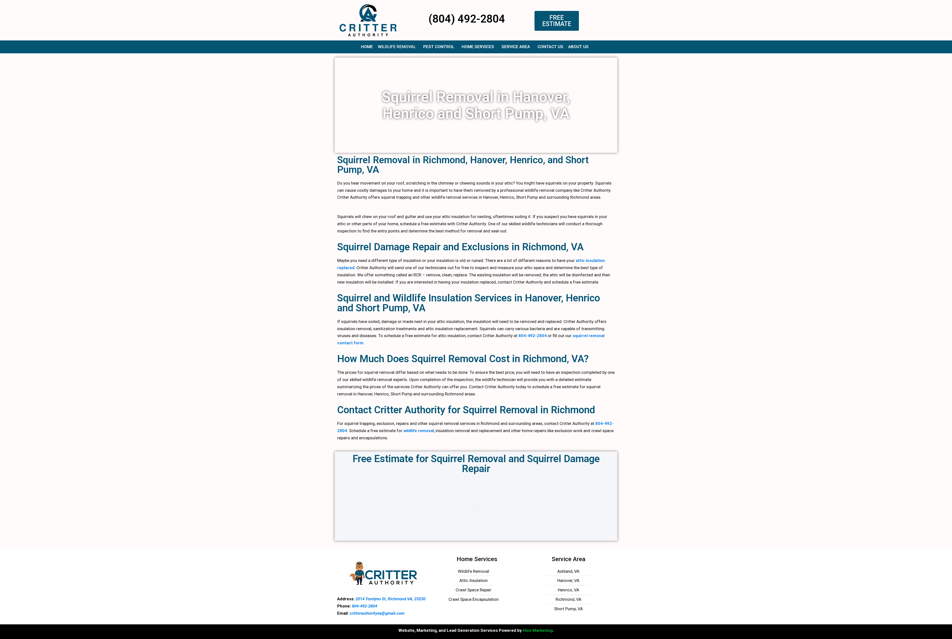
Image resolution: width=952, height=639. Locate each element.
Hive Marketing (538, 630)
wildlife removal (418, 430)
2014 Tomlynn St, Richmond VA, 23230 (390, 598)
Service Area (516, 46)
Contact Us (550, 46)
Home (367, 46)
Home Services (478, 46)
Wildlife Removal (397, 46)
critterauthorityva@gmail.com (377, 613)
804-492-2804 (532, 335)
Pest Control (438, 46)
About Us (578, 46)
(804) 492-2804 (466, 18)
